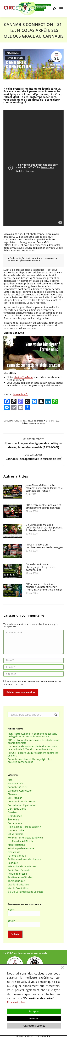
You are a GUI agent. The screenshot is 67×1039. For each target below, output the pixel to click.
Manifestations (16, 844)
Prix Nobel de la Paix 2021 (22, 866)
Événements (15, 823)
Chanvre (12, 794)
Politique (13, 863)
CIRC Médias (13, 53)
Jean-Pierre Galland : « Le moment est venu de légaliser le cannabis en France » (44, 488)
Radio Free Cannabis (19, 870)
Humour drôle (16, 830)
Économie (13, 819)
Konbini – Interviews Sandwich (25, 837)
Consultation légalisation (22, 805)
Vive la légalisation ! (19, 884)
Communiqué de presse (21, 801)
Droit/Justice (15, 816)
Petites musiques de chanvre (24, 859)
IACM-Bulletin (16, 834)
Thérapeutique (16, 881)
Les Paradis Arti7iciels (20, 841)
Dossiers (13, 812)
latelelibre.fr (20, 394)
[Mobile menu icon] (61, 8)
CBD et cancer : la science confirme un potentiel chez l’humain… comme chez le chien (44, 587)
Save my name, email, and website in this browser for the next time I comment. (32, 683)
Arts (10, 779)
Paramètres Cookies (34, 1025)
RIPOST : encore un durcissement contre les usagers (44, 546)
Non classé (14, 852)
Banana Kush (15, 783)
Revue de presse (15, 58)
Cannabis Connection (20, 790)
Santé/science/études (20, 877)
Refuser (33, 1018)
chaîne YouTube (23, 377)
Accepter (34, 1011)
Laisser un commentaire (33, 423)
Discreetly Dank (17, 808)
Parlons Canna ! (17, 855)
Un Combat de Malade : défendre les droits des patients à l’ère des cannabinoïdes (44, 527)
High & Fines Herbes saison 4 (24, 826)
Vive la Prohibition (18, 888)
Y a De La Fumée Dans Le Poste (25, 891)
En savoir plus (16, 1002)
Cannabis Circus (17, 787)
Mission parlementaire (21, 848)
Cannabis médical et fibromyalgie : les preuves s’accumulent (40, 567)
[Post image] (12, 492)
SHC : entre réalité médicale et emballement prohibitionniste (43, 506)
